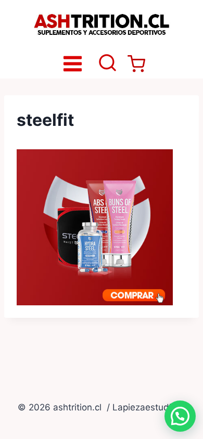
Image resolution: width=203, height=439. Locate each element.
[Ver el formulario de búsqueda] (107, 64)
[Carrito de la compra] (136, 64)
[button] (180, 416)
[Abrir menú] (73, 63)
